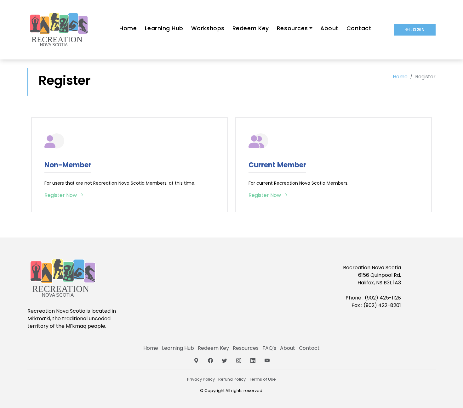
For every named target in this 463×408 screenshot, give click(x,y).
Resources (246, 348)
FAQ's (269, 348)
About (329, 28)
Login (417, 29)
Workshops (208, 28)
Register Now (61, 195)
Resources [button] (292, 28)
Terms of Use (262, 379)
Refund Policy (232, 379)
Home (128, 28)
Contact (359, 28)
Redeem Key (250, 28)
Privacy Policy (201, 379)
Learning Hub (164, 28)
